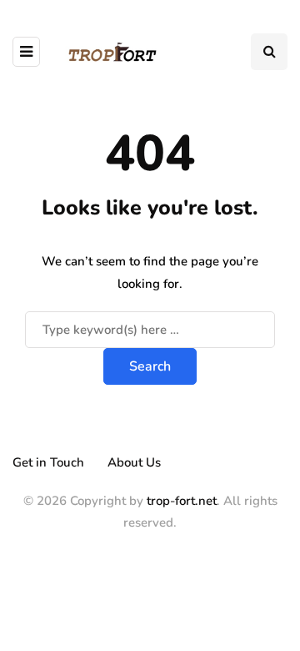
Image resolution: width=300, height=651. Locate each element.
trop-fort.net (182, 500)
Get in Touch (48, 462)
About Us (134, 462)
